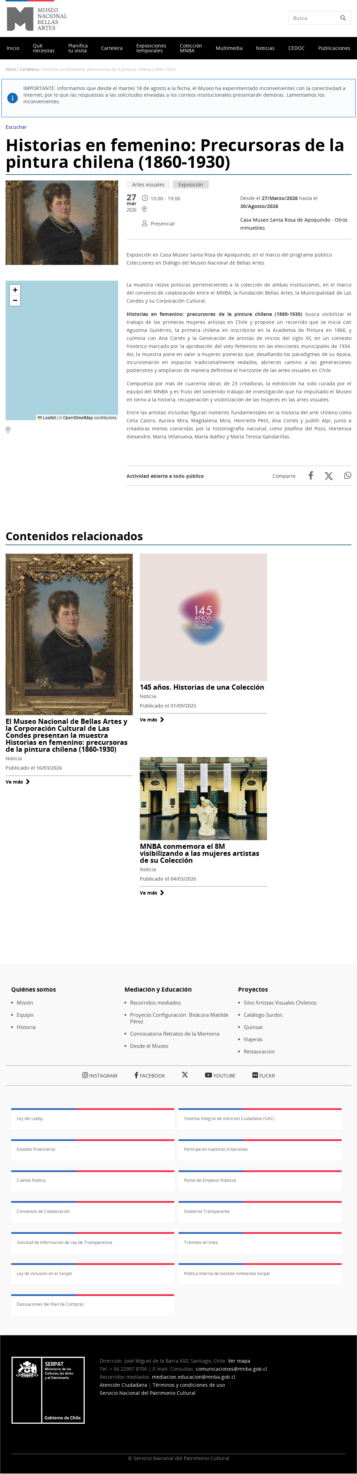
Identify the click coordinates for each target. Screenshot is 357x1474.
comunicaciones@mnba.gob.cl (231, 1368)
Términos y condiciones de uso (189, 1385)
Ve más (18, 781)
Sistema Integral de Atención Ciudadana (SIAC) (229, 1118)
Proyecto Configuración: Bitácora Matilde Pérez (179, 1018)
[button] (15, 290)
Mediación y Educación (158, 989)
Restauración (259, 1051)
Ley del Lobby (30, 1118)
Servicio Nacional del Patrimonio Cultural (148, 1393)
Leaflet (49, 417)
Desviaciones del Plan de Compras (50, 1304)
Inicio (13, 48)
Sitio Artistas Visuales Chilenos (280, 1002)
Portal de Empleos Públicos (210, 1180)
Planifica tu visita (78, 48)
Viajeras (253, 1039)
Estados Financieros (36, 1149)
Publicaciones (334, 48)
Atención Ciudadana (123, 1385)
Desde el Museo (149, 1046)
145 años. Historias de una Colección (202, 687)
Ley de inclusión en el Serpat (44, 1273)
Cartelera (112, 48)
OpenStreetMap (78, 417)
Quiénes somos (33, 989)
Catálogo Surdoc (263, 1015)
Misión (25, 1002)
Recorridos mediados (155, 1002)
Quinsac (253, 1027)
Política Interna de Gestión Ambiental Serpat (227, 1273)
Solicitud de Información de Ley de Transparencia (64, 1242)
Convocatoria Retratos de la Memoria (174, 1033)
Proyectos (253, 989)
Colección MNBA (191, 48)
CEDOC (296, 48)
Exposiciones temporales (151, 48)
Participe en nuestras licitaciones (216, 1149)
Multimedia (229, 48)
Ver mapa (239, 1360)
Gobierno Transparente (207, 1211)
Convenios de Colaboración (43, 1211)
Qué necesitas (44, 48)
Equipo (25, 1015)
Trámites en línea (201, 1242)
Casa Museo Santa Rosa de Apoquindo (285, 219)
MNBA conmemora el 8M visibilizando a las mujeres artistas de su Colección (199, 853)
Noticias (265, 48)
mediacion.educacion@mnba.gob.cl (193, 1376)
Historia (26, 1027)
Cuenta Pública (31, 1180)
